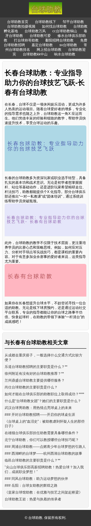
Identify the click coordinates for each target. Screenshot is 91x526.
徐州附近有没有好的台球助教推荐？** (34, 373)
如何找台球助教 (54, 26)
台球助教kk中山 (35, 54)
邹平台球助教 (73, 22)
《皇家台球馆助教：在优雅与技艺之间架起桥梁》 (43, 492)
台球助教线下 (45, 22)
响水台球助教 (64, 54)
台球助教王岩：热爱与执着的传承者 (33, 499)
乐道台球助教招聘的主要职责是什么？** (36, 367)
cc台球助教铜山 (64, 31)
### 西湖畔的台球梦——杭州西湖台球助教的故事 (43, 453)
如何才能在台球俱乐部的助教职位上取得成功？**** (44, 394)
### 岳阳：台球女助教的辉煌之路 (31, 485)
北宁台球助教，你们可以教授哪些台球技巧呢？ (42, 440)
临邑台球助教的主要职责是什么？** (32, 460)
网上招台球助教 (49, 49)
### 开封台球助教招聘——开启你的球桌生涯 (40, 414)
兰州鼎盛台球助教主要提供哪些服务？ (35, 380)
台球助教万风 (35, 31)
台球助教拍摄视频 (21, 26)
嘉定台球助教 (42, 45)
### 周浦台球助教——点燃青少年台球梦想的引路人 (45, 446)
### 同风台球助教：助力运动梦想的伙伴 (36, 479)
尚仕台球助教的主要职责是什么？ (31, 387)
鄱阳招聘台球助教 (59, 40)
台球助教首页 (17, 22)
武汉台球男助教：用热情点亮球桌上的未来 (38, 408)
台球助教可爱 (40, 36)
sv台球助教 (68, 45)
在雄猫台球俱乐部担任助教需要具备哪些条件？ (42, 433)
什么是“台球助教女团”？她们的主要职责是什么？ (43, 401)
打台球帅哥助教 (26, 40)
